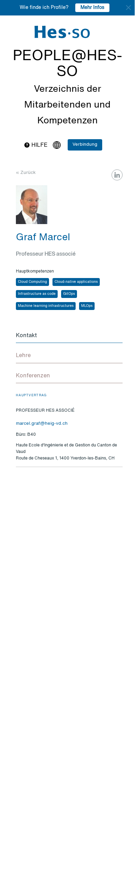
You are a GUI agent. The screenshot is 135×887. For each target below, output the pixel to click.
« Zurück (26, 172)
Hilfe (39, 145)
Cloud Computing (32, 282)
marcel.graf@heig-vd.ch (42, 423)
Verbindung (85, 144)
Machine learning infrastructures (46, 306)
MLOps (87, 306)
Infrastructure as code (37, 294)
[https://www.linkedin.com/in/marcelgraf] (117, 174)
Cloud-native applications (76, 282)
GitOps (69, 294)
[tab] (69, 336)
